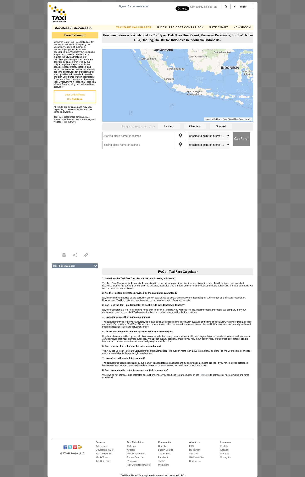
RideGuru (205, 375)
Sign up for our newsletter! (134, 6)
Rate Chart (218, 27)
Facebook (163, 457)
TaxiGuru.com (103, 461)
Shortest (221, 126)
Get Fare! (241, 139)
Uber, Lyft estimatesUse (75, 96)
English (224, 446)
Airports (131, 450)
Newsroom (242, 27)
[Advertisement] (75, 185)
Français (224, 453)
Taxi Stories (164, 453)
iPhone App (132, 461)
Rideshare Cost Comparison (180, 27)
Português (225, 457)
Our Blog (162, 446)
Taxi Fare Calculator (134, 27)
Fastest (168, 126)
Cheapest (195, 126)
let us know (160, 365)
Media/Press (102, 457)
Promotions (164, 465)
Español (224, 450)
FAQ (191, 446)
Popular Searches (136, 453)
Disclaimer (194, 450)
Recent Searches (136, 457)
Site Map (193, 453)
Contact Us (195, 461)
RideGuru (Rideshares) (139, 465)
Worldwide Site (196, 457)
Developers (101, 450)
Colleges (131, 446)
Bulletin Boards (165, 450)
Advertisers (101, 446)
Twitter (161, 461)
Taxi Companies (104, 453)
